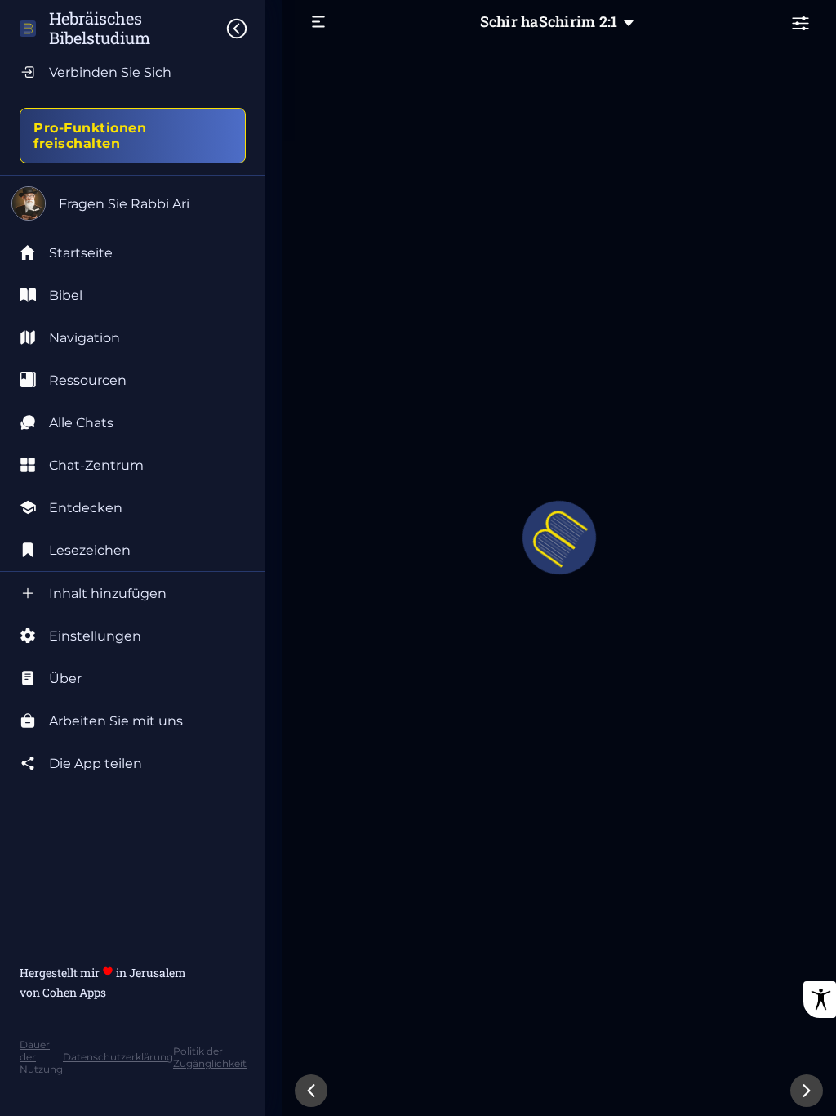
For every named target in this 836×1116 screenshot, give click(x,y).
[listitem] (132, 295)
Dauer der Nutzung (41, 1056)
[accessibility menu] (819, 999)
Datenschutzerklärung (118, 1057)
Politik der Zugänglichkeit (210, 1057)
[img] (245, 28)
